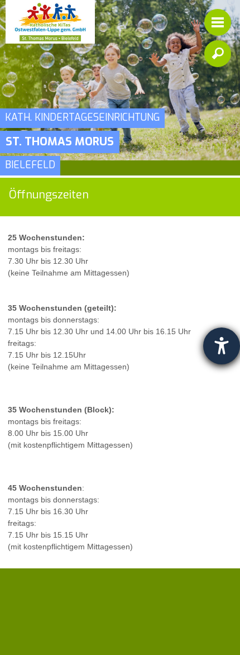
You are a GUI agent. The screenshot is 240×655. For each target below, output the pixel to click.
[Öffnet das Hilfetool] (221, 346)
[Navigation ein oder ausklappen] (217, 22)
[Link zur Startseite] (50, 22)
